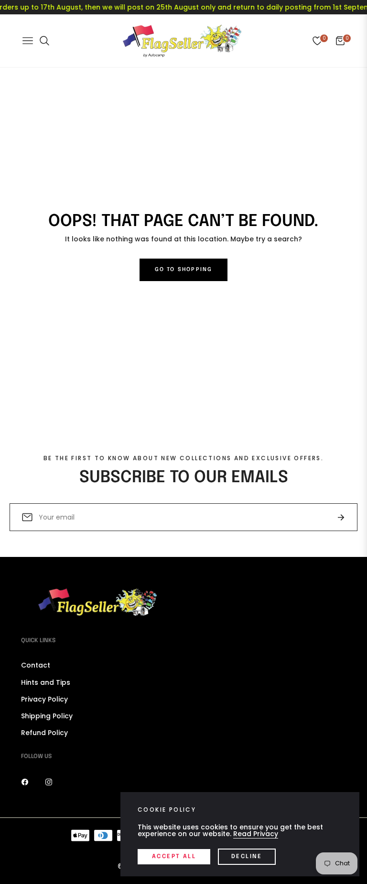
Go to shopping (184, 269)
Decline (246, 857)
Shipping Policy (47, 716)
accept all (174, 857)
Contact (35, 665)
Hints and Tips (45, 682)
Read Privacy (255, 834)
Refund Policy (44, 732)
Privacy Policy (44, 699)
